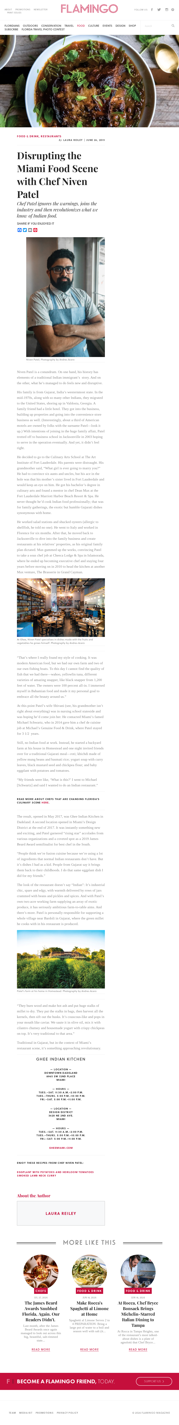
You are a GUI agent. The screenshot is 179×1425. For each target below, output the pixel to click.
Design (120, 26)
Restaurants (51, 136)
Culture (93, 26)
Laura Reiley (73, 140)
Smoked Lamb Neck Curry (36, 1175)
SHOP (132, 26)
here (45, 802)
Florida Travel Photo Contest (43, 29)
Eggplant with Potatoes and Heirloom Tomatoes (55, 1172)
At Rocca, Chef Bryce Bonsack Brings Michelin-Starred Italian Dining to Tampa (138, 1314)
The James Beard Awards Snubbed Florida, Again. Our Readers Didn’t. (41, 1311)
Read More (41, 1349)
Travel (69, 26)
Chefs (40, 1291)
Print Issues (14, 12)
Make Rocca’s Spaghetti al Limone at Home (89, 1308)
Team (12, 1412)
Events (107, 26)
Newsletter (41, 9)
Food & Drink (28, 136)
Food (81, 26)
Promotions (22, 9)
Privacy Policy (67, 1412)
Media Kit (25, 1412)
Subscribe (11, 29)
